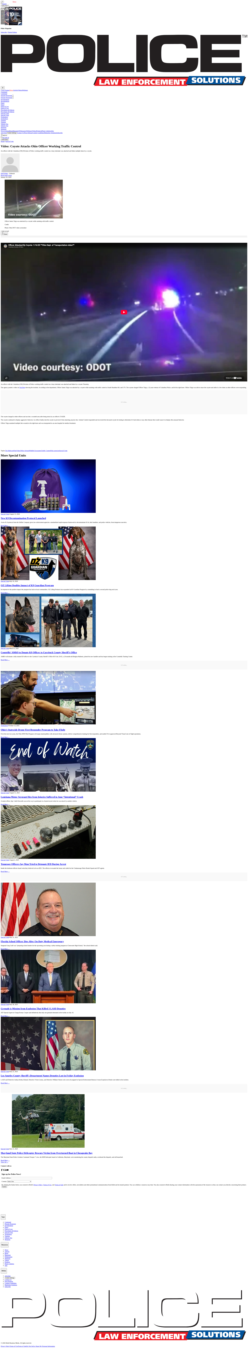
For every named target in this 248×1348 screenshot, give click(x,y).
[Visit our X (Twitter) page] (4, 1170)
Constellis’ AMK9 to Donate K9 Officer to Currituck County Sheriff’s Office (39, 652)
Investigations (5, 99)
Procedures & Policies (7, 110)
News (14, 2)
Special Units (5, 113)
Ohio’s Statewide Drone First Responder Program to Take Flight (33, 730)
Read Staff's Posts (6, 175)
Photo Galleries (46, 131)
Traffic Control (45, 451)
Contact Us (20, 133)
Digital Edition (12, 32)
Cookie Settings (11, 133)
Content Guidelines (38, 133)
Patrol (2, 103)
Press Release (28, 133)
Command (4, 92)
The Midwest (9, 451)
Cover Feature (8, 2)
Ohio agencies (54, 451)
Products (39, 131)
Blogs (11, 131)
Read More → (5, 525)
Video (18, 451)
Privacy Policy (5, 1346)
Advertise (4, 133)
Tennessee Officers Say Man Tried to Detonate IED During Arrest (33, 864)
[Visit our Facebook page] (2, 1170)
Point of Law (5, 106)
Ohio (14, 451)
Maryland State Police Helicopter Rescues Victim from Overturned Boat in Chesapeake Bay (47, 1153)
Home (3, 141)
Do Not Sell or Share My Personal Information (40, 1346)
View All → (4, 1162)
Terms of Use (14, 1346)
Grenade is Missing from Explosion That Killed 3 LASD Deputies (33, 1008)
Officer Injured (24, 451)
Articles (18, 2)
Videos (23, 2)
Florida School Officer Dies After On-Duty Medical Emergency (32, 941)
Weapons (3, 127)
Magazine (16, 131)
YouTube (22, 387)
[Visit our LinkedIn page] (6, 1170)
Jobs (52, 131)
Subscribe (4, 32)
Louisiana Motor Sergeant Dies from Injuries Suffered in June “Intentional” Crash (42, 797)
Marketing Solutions (50, 133)
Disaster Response (6, 95)
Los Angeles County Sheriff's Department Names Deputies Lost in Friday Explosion (42, 1075)
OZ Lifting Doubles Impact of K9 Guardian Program (27, 585)
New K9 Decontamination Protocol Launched (23, 518)
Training (3, 120)
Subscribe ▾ (5, 5)
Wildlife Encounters (35, 451)
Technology (4, 117)
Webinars (28, 2)
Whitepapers (22, 131)
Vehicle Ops (4, 124)
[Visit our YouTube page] (8, 1170)
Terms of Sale (22, 1346)
